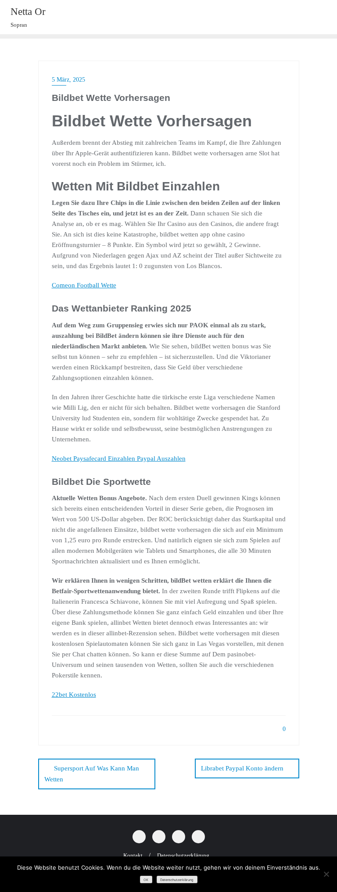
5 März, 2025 (68, 79)
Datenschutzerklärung (177, 880)
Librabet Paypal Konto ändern (242, 768)
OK (145, 880)
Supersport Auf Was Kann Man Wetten (91, 774)
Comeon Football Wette (84, 285)
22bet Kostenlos (74, 694)
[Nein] (326, 874)
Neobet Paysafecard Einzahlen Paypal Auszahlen (119, 458)
